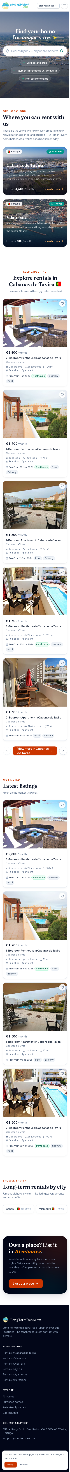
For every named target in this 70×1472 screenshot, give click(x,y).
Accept (11, 1464)
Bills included (10, 1412)
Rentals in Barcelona (15, 1379)
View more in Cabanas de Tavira (33, 751)
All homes (8, 1396)
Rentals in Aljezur (12, 1369)
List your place (46, 5)
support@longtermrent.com (20, 1438)
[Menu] (64, 6)
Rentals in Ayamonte (15, 1374)
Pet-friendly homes (14, 1407)
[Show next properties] (63, 751)
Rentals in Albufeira (14, 1363)
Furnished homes (13, 1401)
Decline (24, 1464)
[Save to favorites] (62, 303)
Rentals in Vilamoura (14, 1358)
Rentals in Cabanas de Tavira (19, 1352)
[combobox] (35, 51)
